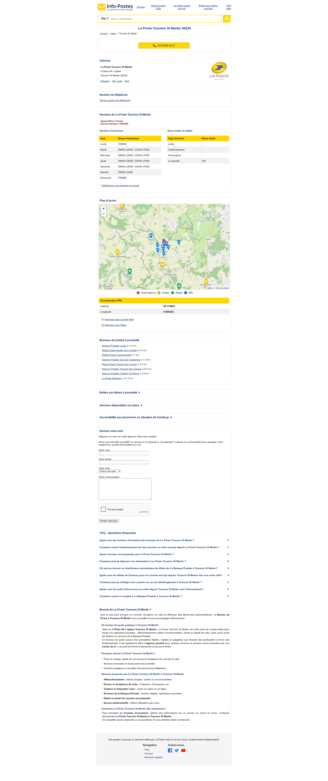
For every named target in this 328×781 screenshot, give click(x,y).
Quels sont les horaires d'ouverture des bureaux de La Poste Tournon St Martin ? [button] (147, 540)
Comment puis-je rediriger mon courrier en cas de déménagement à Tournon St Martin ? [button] (151, 582)
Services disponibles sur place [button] (121, 405)
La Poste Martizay (111, 378)
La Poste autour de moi (181, 7)
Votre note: (105, 468)
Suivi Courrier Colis (158, 7)
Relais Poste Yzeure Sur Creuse (119, 364)
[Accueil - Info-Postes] (115, 10)
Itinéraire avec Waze (116, 325)
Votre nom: (105, 450)
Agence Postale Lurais (114, 345)
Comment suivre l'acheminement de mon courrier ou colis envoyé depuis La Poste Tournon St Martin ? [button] (160, 547)
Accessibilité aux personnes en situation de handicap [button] (136, 417)
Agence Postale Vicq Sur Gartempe (121, 359)
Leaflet (209, 288)
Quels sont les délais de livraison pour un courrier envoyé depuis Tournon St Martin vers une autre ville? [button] (161, 575)
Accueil (141, 7)
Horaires (105, 81)
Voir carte (117, 81)
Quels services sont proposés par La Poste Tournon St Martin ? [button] (137, 554)
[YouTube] (183, 750)
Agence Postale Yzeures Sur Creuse (121, 369)
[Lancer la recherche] (227, 19)
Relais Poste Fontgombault (116, 355)
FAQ (147, 749)
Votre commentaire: (109, 477)
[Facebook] (170, 750)
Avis (127, 81)
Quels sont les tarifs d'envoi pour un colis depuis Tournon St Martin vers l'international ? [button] (152, 589)
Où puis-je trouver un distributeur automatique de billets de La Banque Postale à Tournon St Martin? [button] (158, 568)
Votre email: (105, 459)
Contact (149, 753)
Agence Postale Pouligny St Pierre (120, 373)
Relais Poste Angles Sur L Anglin (119, 350)
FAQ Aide (228, 7)
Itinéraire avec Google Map (119, 319)
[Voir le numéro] (164, 45)
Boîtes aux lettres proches (208, 7)
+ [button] (103, 208)
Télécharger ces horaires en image (120, 185)
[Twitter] (177, 750)
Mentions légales (154, 757)
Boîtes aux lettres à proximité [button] (120, 392)
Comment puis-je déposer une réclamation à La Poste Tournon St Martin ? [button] (143, 561)
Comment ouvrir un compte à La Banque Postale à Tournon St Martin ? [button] (141, 596)
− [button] (103, 214)
